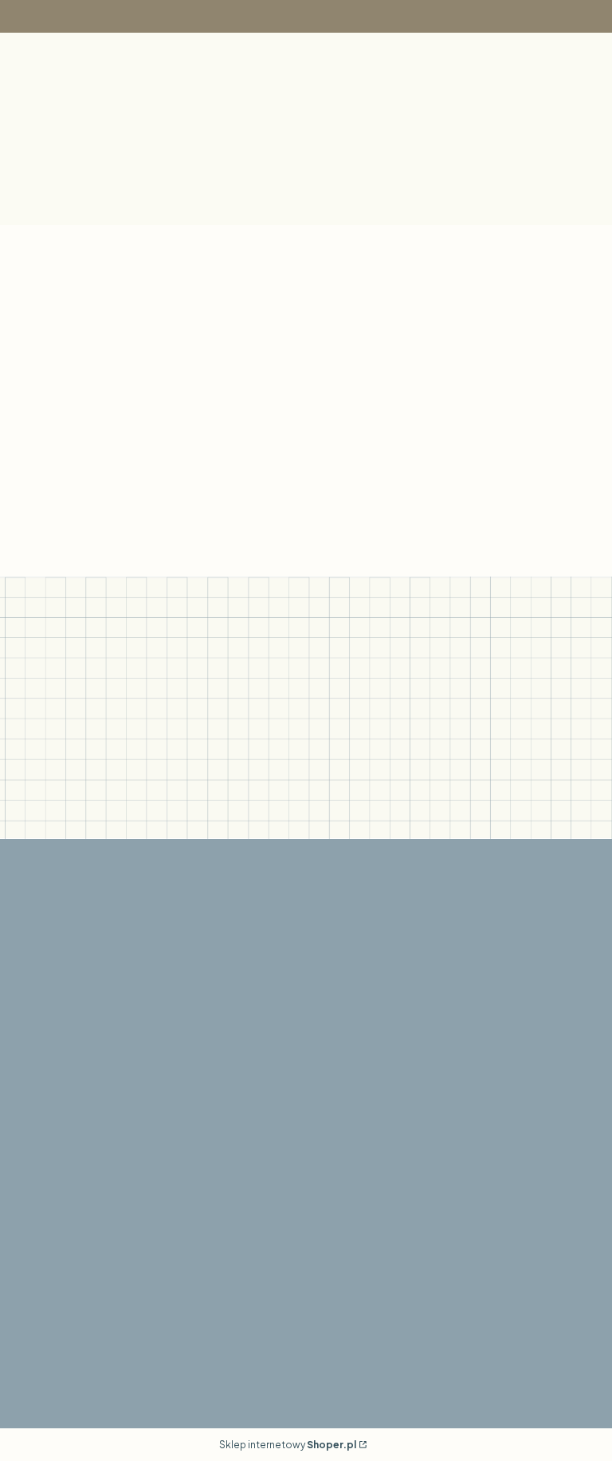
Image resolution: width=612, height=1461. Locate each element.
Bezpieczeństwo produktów (110, 1178)
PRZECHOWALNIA (279, 1178)
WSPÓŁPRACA (467, 1158)
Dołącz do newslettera (111, 802)
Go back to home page (449, 493)
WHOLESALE (461, 1178)
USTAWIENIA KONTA (285, 1158)
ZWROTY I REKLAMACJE (98, 1323)
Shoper (80, 1389)
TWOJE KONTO (271, 1138)
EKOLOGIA (59, 1158)
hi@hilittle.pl (456, 1138)
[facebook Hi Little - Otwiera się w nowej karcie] (269, 1063)
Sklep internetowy (287, 1445)
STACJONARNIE (75, 1198)
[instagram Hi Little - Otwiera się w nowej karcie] (307, 1063)
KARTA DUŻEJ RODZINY (294, 1198)
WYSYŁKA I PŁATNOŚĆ (96, 1303)
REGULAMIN (63, 1263)
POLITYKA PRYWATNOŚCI (105, 1283)
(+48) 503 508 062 (279, 1263)
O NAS (47, 1138)
